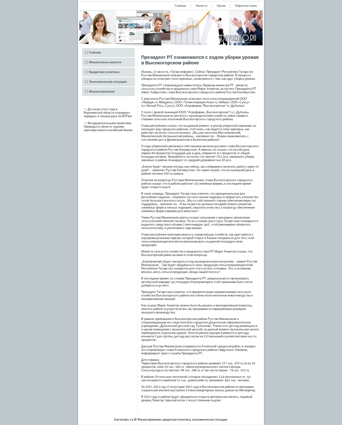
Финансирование (102, 91)
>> (86, 109)
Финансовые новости (105, 62)
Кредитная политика (104, 72)
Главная (180, 5)
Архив (221, 5)
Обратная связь (246, 5)
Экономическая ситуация (108, 81)
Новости (201, 5)
